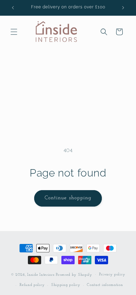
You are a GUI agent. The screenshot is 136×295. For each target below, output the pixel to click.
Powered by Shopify (74, 274)
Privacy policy (112, 274)
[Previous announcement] (13, 7)
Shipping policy (66, 285)
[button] (14, 31)
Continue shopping (68, 198)
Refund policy (32, 285)
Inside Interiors (40, 274)
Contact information (105, 285)
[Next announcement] (123, 7)
